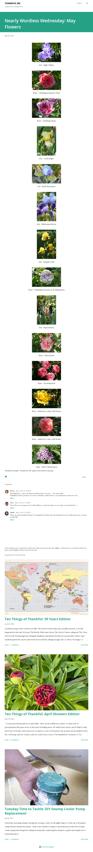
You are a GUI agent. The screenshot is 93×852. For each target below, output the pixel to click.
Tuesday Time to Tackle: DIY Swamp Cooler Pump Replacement (45, 811)
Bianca (12, 491)
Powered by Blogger (47, 847)
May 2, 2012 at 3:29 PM (23, 512)
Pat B (12, 503)
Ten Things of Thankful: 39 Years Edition (38, 619)
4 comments (14, 839)
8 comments (14, 740)
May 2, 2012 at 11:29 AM (22, 503)
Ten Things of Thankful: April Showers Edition (42, 714)
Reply (12, 498)
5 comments (14, 645)
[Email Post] (6, 477)
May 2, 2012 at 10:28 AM (23, 491)
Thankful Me (12, 3)
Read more (84, 645)
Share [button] (84, 477)
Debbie (12, 512)
